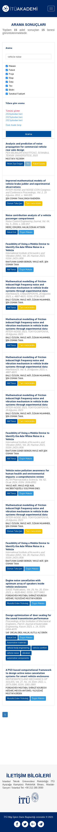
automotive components (18, 658)
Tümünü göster (13, 110)
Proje (11, 73)
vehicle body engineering (18, 647)
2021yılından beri (14, 120)
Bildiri (11, 89)
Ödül (11, 81)
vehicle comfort (40, 647)
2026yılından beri (14, 113)
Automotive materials (16, 642)
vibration (26, 653)
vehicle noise (13, 653)
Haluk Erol (11, 232)
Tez (10, 85)
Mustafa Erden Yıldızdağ (17, 603)
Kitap (11, 77)
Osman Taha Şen (14, 203)
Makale (12, 66)
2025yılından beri (14, 117)
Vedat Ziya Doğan (15, 163)
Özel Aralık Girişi (13, 125)
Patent (12, 70)
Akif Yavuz (11, 269)
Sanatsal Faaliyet (17, 93)
